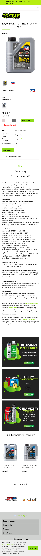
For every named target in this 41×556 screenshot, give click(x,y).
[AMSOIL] (11, 499)
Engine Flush (12, 308)
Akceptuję (33, 548)
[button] (20, 521)
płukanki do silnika (31, 303)
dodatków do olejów (28, 319)
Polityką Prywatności (8, 544)
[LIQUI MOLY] (32, 90)
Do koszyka (26, 120)
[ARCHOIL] (29, 499)
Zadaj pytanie (7, 150)
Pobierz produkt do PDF (13, 156)
